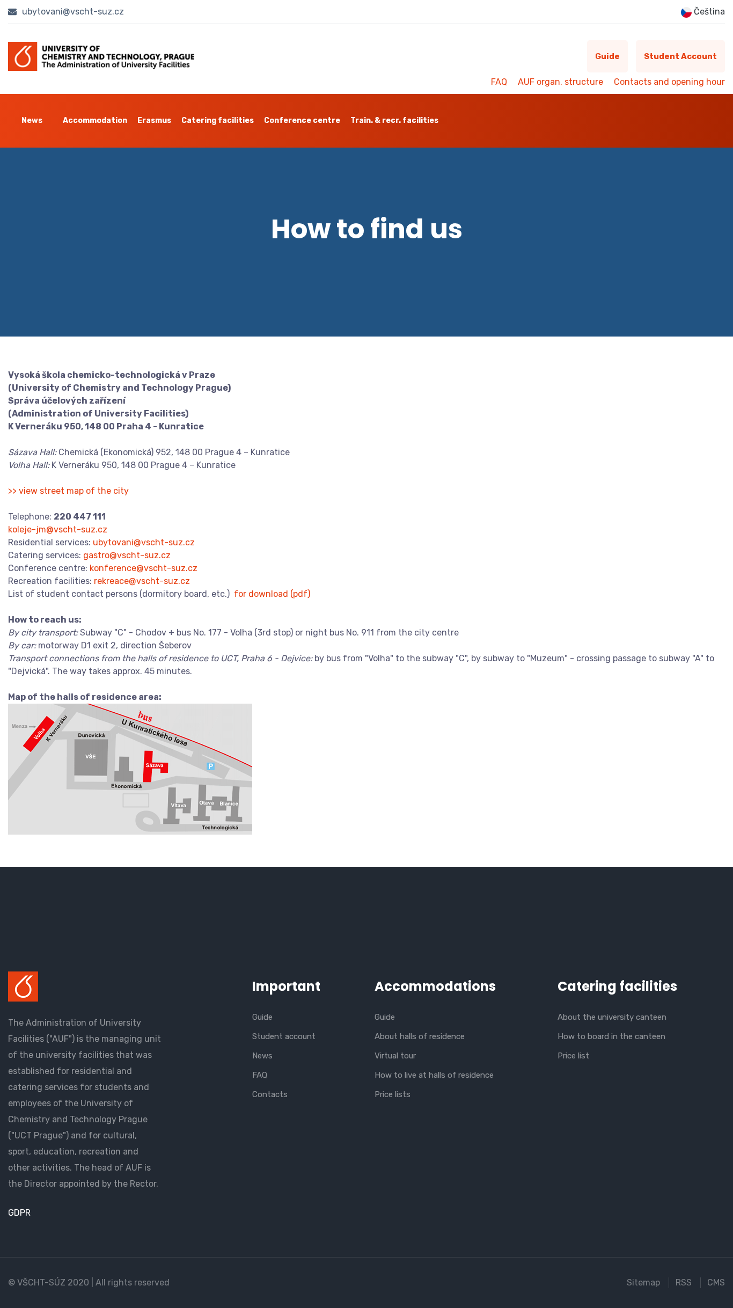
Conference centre (302, 120)
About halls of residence (420, 1036)
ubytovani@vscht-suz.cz (72, 11)
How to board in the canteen (611, 1036)
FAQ (499, 82)
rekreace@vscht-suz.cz (142, 581)
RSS (684, 1282)
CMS (716, 1282)
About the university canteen (612, 1017)
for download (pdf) (272, 594)
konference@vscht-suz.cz (143, 568)
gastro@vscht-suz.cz (127, 555)
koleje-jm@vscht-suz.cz (57, 529)
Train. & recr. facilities (394, 120)
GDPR (19, 1213)
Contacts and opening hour (669, 82)
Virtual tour (395, 1056)
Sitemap (643, 1282)
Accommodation (95, 120)
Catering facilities (217, 120)
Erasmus (154, 120)
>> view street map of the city (68, 491)
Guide (607, 56)
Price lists (393, 1094)
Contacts (270, 1094)
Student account (680, 56)
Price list (573, 1056)
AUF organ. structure (560, 82)
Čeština (708, 11)
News (31, 120)
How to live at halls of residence (434, 1075)
